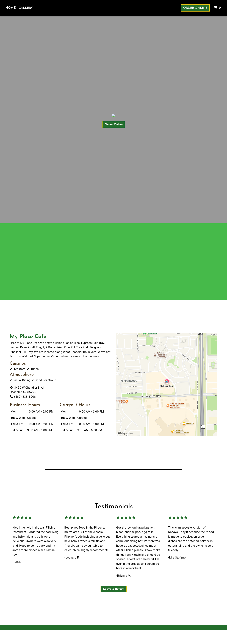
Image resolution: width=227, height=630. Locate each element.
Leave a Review (113, 589)
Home (10, 7)
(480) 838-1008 (25, 396)
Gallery (26, 7)
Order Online (195, 7)
